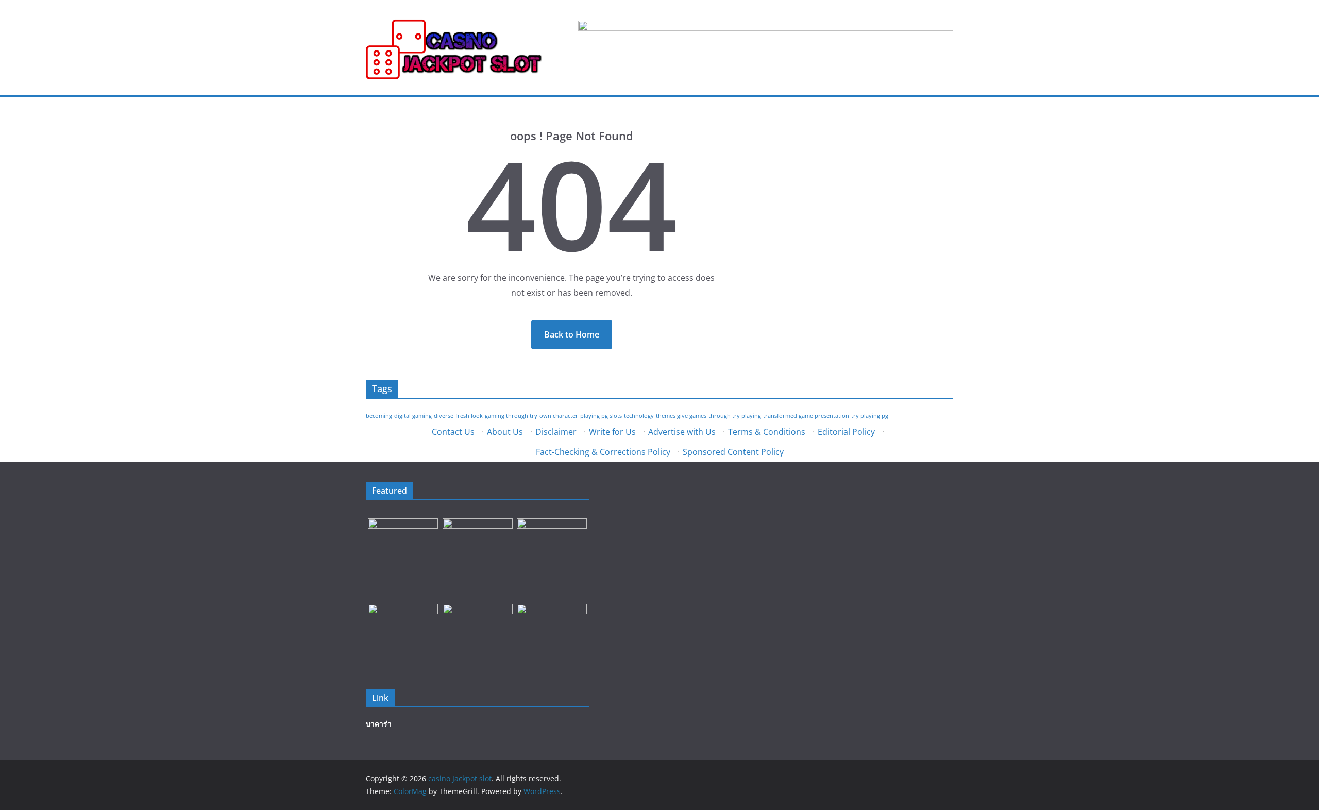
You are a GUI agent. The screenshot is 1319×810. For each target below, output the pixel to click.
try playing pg (869, 415)
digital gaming (413, 415)
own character (558, 415)
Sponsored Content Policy (733, 452)
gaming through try (511, 415)
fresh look (469, 415)
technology (639, 415)
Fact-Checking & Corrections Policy (603, 452)
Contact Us (453, 431)
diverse (443, 415)
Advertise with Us (682, 431)
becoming (379, 415)
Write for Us (612, 431)
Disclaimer (556, 431)
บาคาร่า (379, 724)
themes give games (681, 415)
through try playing (734, 415)
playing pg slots (601, 415)
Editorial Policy (846, 431)
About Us (505, 431)
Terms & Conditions (766, 431)
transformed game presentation (806, 415)
